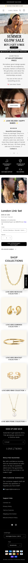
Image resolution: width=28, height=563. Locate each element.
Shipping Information (10, 514)
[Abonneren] (23, 442)
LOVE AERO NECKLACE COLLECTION (14, 293)
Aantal (3, 234)
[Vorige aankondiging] (3, 2)
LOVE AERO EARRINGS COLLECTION (14, 326)
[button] (3, 10)
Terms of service (8, 510)
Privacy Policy (7, 506)
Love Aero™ (11, 559)
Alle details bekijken (7, 249)
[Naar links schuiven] (10, 153)
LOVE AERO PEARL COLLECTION (13, 421)
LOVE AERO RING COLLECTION (13, 390)
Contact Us (6, 503)
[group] (14, 32)
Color (2, 227)
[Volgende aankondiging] (25, 2)
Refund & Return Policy (10, 517)
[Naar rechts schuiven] (17, 153)
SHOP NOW (14, 105)
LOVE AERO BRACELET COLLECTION (14, 359)
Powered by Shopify (19, 559)
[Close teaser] (24, 289)
